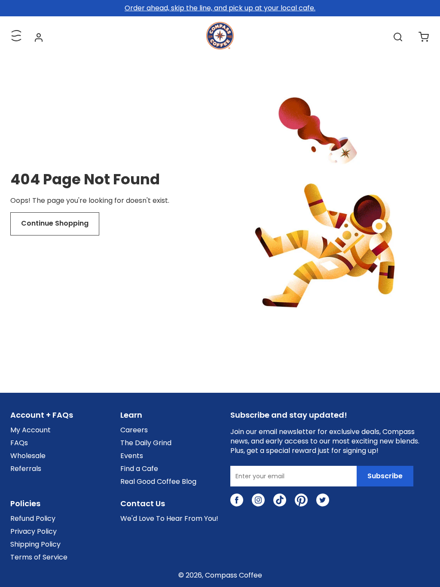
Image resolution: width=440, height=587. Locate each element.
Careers (134, 430)
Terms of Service (38, 557)
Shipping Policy (35, 544)
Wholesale (28, 456)
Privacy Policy (33, 531)
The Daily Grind (145, 443)
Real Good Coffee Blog (158, 481)
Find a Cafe (139, 469)
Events (131, 456)
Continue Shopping (55, 223)
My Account (30, 430)
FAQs (19, 443)
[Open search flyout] (398, 37)
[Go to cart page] (424, 37)
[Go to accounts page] (39, 37)
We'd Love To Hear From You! (169, 518)
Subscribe (385, 476)
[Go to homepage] (220, 47)
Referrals (25, 469)
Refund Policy (32, 518)
